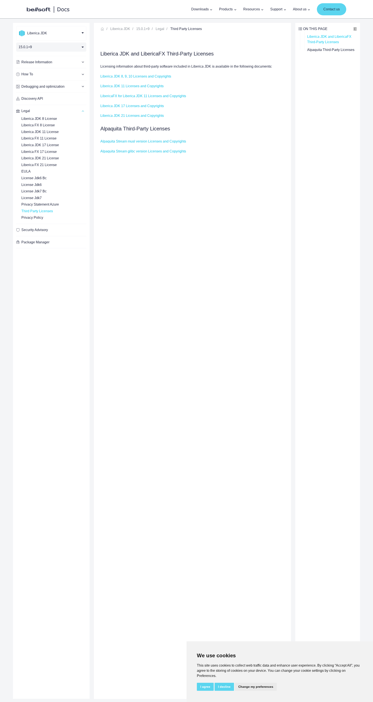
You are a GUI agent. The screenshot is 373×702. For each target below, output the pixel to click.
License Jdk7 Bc (34, 191)
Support (276, 9)
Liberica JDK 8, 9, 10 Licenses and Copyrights (135, 76)
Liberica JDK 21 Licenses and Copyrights (132, 115)
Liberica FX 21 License (39, 165)
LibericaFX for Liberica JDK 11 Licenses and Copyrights (143, 96)
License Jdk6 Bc (34, 178)
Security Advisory (34, 230)
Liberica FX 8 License (38, 125)
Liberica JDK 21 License (40, 158)
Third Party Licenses (37, 211)
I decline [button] (224, 686)
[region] (51, 361)
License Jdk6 (31, 185)
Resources (251, 9)
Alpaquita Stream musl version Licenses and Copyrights (143, 141)
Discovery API (32, 98)
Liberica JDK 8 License (39, 118)
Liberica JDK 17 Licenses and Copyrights (132, 106)
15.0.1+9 (143, 29)
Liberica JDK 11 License (40, 132)
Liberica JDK (120, 29)
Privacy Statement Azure (40, 204)
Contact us (331, 9)
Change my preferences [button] (255, 686)
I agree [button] (205, 686)
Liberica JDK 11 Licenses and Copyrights (132, 86)
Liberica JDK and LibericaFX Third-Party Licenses (329, 39)
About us (300, 9)
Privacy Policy (32, 217)
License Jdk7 (31, 198)
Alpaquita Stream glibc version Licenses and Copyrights (143, 151)
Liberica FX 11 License (39, 138)
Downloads (200, 9)
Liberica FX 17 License (39, 152)
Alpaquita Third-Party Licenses (330, 50)
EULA (26, 171)
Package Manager (35, 242)
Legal (160, 29)
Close (355, 28)
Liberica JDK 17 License (40, 145)
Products (226, 9)
